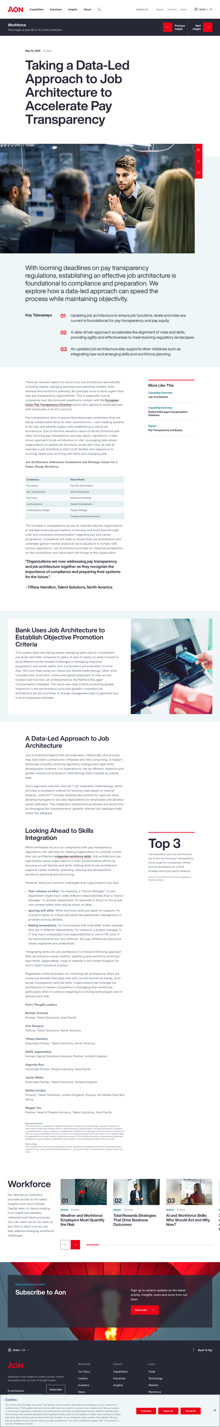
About (87, 9)
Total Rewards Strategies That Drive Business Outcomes (134, 1220)
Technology (155, 1378)
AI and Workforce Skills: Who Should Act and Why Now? (188, 1220)
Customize (146, 1410)
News (183, 9)
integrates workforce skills (73, 856)
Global (205, 9)
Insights (72, 9)
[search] (99, 9)
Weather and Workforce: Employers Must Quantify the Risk (83, 1220)
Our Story (84, 1371)
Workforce (17, 25)
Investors (172, 9)
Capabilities (36, 9)
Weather (153, 1385)
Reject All (168, 1410)
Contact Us (142, 9)
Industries (56, 9)
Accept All (191, 1410)
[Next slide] (75, 1244)
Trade (151, 1371)
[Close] (214, 1410)
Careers (160, 9)
